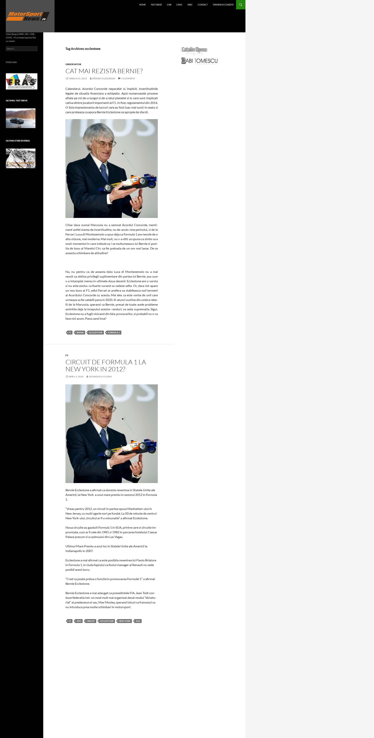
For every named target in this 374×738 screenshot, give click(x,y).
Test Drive (156, 4)
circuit (91, 621)
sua (138, 621)
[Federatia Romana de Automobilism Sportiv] (21, 81)
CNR (169, 4)
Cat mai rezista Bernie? (104, 71)
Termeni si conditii (223, 4)
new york (125, 621)
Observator (73, 64)
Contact (203, 4)
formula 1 (114, 332)
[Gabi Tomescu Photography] (199, 60)
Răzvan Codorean (103, 78)
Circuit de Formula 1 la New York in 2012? (105, 365)
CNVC (179, 4)
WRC (190, 4)
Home (142, 4)
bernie (80, 332)
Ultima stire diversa (18, 140)
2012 (79, 621)
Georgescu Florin (100, 376)
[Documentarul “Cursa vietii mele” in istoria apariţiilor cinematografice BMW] (20, 158)
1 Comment (128, 78)
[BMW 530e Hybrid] (20, 118)
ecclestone (95, 332)
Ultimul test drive (16, 100)
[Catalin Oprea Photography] (194, 51)
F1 (70, 332)
